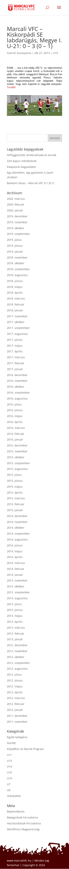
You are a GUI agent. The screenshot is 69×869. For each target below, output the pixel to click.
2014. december (17, 516)
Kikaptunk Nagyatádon (21, 167)
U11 (9, 755)
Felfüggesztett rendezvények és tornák (31, 155)
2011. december (17, 716)
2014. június (15, 545)
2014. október (15, 527)
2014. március (16, 563)
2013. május (14, 616)
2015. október (15, 457)
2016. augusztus (17, 398)
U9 (8, 790)
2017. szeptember (18, 328)
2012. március (16, 698)
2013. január (15, 639)
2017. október (15, 322)
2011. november (17, 721)
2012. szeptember (18, 663)
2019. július (14, 240)
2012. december (17, 645)
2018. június (15, 281)
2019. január (15, 251)
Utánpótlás (14, 796)
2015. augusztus (17, 469)
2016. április (15, 422)
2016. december (17, 375)
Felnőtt (11, 743)
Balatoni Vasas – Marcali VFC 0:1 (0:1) (30, 183)
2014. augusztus (17, 539)
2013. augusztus (17, 598)
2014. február (15, 569)
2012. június (15, 680)
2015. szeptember (18, 463)
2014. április (15, 557)
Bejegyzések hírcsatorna (22, 817)
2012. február (15, 704)
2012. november (17, 651)
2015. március (16, 498)
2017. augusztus (17, 334)
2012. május (14, 686)
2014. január (15, 575)
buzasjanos (24, 53)
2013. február (15, 633)
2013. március (16, 627)
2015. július (14, 475)
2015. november (17, 451)
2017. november (17, 316)
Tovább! (11, 87)
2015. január (15, 510)
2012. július (14, 674)
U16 (9, 772)
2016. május (14, 416)
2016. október (15, 386)
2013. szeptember (18, 592)
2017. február (15, 363)
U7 (8, 784)
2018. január (15, 310)
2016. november (17, 381)
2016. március (16, 428)
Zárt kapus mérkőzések (21, 161)
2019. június (15, 245)
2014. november (17, 522)
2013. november (17, 580)
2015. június (15, 480)
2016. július (14, 404)
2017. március (16, 357)
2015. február (15, 504)
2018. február (15, 304)
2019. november (17, 222)
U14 (9, 766)
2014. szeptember (18, 533)
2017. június (15, 339)
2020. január (15, 210)
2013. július (14, 604)
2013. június (15, 610)
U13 (9, 761)
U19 (55, 53)
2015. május (14, 486)
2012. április (15, 692)
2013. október (15, 586)
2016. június (15, 410)
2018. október (15, 263)
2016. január (15, 439)
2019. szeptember (18, 234)
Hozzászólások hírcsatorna (24, 823)
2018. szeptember (18, 269)
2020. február (15, 204)
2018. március (16, 298)
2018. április (15, 292)
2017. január (15, 369)
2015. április (15, 492)
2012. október (15, 657)
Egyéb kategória (17, 737)
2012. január (15, 710)
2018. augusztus (17, 275)
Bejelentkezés (16, 811)
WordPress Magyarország (23, 829)
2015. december (17, 445)
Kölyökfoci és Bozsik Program (25, 749)
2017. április (15, 351)
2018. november (17, 257)
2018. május (14, 287)
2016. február (15, 434)
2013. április (15, 621)
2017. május (14, 345)
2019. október (15, 228)
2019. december (17, 216)
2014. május (14, 551)
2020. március (16, 199)
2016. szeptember (18, 392)
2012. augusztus (17, 668)
